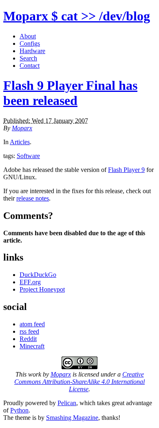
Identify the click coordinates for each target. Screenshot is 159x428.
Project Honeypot (42, 289)
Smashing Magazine (72, 417)
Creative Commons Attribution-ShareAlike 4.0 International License (79, 381)
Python (19, 410)
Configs (30, 43)
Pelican (66, 402)
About (28, 36)
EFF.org (30, 282)
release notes (32, 198)
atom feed (32, 324)
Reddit (28, 338)
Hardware (32, 50)
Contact (30, 65)
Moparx (76, 16)
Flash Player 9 (126, 169)
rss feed (29, 331)
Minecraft (32, 346)
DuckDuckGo (38, 274)
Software (28, 155)
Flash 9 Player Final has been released (70, 93)
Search (28, 58)
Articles (20, 141)
